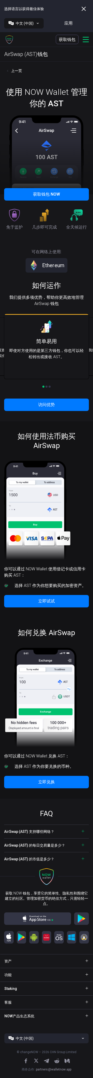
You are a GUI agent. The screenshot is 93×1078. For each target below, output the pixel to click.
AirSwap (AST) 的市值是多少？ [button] (29, 859)
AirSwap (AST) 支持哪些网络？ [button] (29, 831)
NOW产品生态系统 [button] (19, 1016)
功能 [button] (8, 975)
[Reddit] (57, 1061)
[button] (9, 39)
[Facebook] (26, 1061)
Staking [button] (10, 989)
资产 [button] (8, 961)
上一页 (16, 71)
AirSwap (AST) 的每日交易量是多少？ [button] (34, 845)
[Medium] (67, 1061)
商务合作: (46, 1069)
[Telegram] (46, 1061)
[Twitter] (36, 1061)
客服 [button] (8, 1002)
